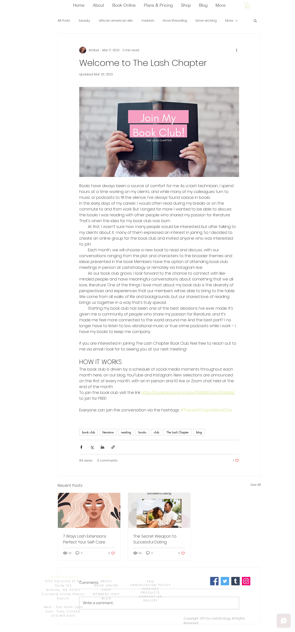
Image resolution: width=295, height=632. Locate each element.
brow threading (175, 20)
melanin (147, 20)
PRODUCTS (150, 593)
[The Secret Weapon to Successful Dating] (159, 510)
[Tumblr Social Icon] (235, 581)
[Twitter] (225, 581)
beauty (84, 20)
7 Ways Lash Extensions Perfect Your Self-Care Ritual (84, 539)
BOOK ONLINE (106, 585)
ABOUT (107, 581)
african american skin (116, 20)
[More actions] (236, 50)
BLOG (106, 598)
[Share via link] (113, 447)
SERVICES (150, 589)
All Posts (64, 20)
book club (88, 432)
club (156, 432)
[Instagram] (246, 581)
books (142, 432)
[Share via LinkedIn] (102, 447)
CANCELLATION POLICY (150, 585)
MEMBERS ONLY (106, 594)
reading (126, 432)
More (229, 20)
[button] (247, 5)
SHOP (106, 590)
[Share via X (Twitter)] (92, 447)
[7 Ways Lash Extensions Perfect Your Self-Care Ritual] (89, 510)
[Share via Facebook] (81, 447)
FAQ (150, 581)
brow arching (206, 20)
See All (256, 484)
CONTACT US (150, 596)
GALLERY (150, 600)
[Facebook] (214, 581)
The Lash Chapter (178, 432)
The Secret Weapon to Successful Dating (154, 539)
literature (108, 432)
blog (199, 432)
